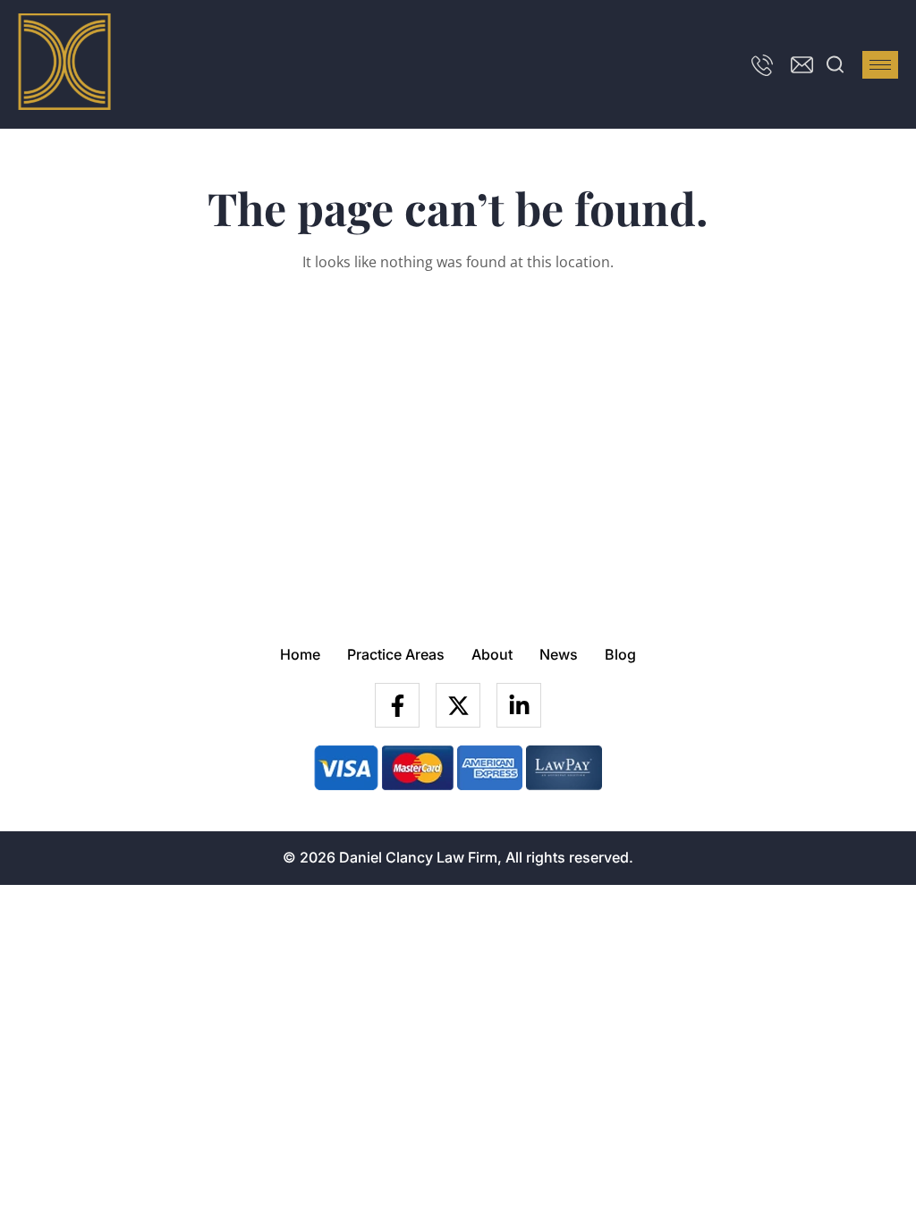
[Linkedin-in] (518, 705)
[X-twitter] (458, 705)
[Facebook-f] (397, 705)
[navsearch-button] (835, 64)
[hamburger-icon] (880, 65)
